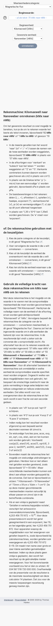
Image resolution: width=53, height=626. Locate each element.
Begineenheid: (26, 25)
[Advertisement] (26, 79)
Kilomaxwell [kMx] (19, 263)
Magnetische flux (30, 241)
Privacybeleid (20, 600)
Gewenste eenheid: (26, 35)
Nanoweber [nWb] (31, 274)
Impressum (8, 600)
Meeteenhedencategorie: (27, 3)
